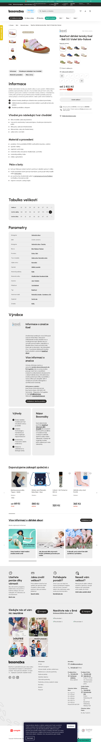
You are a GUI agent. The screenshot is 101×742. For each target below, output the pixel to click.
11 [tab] (76, 513)
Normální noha (42, 258)
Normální (34, 262)
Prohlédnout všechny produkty (36, 401)
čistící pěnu (17, 173)
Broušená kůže (44, 276)
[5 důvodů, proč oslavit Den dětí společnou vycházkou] (78, 539)
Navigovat (87, 611)
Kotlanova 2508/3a (73, 677)
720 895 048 (87, 674)
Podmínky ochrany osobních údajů (48, 682)
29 (67, 81)
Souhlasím (71, 726)
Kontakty (40, 684)
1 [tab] (12, 513)
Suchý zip (34, 299)
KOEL (33, 303)
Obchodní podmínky (44, 679)
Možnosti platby (42, 674)
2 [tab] (18, 513)
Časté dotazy (28, 4)
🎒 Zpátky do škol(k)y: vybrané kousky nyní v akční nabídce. (40, 1)
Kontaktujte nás (58, 594)
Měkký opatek (36, 267)
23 (67, 76)
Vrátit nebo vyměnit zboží (83, 592)
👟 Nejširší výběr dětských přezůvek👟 (64, 1)
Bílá (33, 249)
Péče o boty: (29, 75)
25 (76, 76)
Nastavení (30, 738)
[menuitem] (16, 18)
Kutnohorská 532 (87, 693)
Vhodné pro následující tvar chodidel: (30, 71)
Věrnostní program (18, 4)
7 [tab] (50, 513)
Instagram (43, 611)
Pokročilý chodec (37, 294)
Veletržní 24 (87, 676)
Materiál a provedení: (16, 75)
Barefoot (34, 290)
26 (81, 76)
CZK (88, 3)
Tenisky (43, 244)
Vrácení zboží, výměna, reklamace (48, 669)
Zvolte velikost (76, 99)
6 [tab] (44, 513)
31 (76, 81)
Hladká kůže (35, 276)
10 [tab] (70, 513)
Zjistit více (12, 597)
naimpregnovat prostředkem (43, 176)
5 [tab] (37, 513)
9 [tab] (63, 513)
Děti (36, 253)
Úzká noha (35, 258)
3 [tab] (24, 513)
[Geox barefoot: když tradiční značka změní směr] (22, 539)
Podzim (37, 281)
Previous (4, 492)
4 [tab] (31, 513)
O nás (10, 4)
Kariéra (40, 687)
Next (50, 212)
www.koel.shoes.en (38, 396)
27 (86, 76)
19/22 (12, 497)
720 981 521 (87, 690)
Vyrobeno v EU (46, 294)
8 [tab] (57, 513)
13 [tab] (89, 513)
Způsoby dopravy (43, 677)
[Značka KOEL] (65, 31)
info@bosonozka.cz (76, 664)
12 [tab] (83, 513)
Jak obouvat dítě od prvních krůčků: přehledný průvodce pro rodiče (49, 553)
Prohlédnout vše (86, 520)
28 (62, 81)
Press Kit (40, 689)
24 (71, 76)
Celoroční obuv (36, 235)
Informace (13, 71)
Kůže (33, 271)
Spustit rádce (35, 594)
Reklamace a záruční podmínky (47, 672)
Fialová (41, 249)
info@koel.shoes (35, 394)
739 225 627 (56, 4)
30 (72, 81)
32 (81, 81)
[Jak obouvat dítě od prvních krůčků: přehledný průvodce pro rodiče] (50, 539)
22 (62, 76)
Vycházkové (35, 285)
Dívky (33, 253)
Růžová (36, 249)
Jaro (33, 281)
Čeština (81, 3)
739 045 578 (72, 4)
